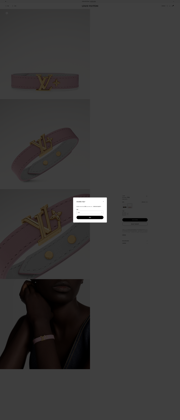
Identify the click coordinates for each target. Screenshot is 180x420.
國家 (77, 209)
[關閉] (103, 201)
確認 (90, 217)
